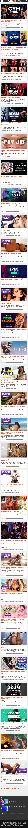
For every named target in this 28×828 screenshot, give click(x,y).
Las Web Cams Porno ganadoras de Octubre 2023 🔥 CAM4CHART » (12, 302)
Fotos (16, 103)
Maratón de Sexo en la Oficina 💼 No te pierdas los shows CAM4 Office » (13, 381)
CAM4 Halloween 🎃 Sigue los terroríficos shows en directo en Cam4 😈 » (13, 330)
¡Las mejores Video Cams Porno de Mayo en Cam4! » (12, 594)
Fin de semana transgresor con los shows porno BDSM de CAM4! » (13, 698)
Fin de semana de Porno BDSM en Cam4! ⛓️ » (12, 279)
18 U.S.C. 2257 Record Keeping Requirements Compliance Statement (12, 825)
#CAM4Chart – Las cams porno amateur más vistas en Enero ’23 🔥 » (12, 485)
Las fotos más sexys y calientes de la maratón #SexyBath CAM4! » (12, 751)
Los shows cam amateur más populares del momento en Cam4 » (12, 432)
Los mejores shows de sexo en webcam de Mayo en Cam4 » (13, 407)
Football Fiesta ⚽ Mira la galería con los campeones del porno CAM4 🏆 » (11, 204)
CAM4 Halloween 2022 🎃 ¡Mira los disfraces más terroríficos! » (13, 541)
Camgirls (12, 55)
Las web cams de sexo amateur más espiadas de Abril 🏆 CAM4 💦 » (13, 229)
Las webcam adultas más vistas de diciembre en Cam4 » (13, 672)
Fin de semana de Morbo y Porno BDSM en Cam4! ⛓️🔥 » (12, 123)
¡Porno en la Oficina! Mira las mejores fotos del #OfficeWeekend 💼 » (12, 357)
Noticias (16, 55)
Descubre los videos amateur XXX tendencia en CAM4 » (13, 646)
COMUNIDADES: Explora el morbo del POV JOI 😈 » (13, 151)
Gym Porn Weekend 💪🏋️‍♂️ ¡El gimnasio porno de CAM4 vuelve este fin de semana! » (13, 48)
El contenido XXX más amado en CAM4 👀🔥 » (13, 73)
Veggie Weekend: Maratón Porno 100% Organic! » (13, 723)
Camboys (8, 55)
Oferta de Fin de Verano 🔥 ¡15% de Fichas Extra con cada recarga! (18, 801)
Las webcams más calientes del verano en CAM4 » (13, 776)
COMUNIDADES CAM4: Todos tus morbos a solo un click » (13, 177)
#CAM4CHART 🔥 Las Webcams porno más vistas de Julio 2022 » (12, 568)
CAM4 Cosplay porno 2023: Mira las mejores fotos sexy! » (12, 459)
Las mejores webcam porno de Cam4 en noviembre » (11, 254)
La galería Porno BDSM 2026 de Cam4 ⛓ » (11, 97)
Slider (19, 55)
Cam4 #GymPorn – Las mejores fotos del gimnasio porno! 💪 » (11, 21)
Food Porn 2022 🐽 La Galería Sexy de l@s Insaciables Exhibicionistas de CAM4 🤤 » (12, 512)
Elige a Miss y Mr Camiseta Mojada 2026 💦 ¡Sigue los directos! (17, 807)
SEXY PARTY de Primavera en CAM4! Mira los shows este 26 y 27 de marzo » (12, 620)
